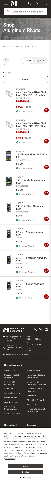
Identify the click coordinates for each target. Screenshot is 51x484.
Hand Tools (9, 389)
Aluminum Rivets (28, 46)
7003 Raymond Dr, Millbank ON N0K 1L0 (13, 339)
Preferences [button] (10, 459)
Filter (6, 65)
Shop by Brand (10, 425)
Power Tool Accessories (9, 383)
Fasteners (7, 46)
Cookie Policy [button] (23, 453)
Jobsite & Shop (34, 370)
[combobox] (25, 11)
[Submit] (8, 11)
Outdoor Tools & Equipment (11, 376)
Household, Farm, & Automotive (36, 410)
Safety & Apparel (12, 413)
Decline (25, 472)
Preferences (25, 478)
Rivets (16, 46)
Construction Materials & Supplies (36, 383)
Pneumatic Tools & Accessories (36, 376)
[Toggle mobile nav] (6, 4)
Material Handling (12, 393)
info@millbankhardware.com (18, 354)
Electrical (31, 404)
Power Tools (10, 370)
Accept (26, 466)
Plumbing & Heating (36, 400)
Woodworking (11, 402)
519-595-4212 (12, 345)
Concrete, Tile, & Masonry (34, 390)
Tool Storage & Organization (11, 407)
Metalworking (10, 397)
